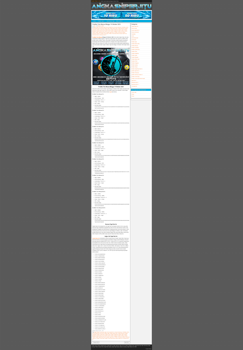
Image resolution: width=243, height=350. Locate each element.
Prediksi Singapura (113, 31)
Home (94, 21)
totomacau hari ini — (103, 34)
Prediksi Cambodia (135, 47)
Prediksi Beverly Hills (114, 28)
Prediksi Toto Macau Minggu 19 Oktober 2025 (106, 24)
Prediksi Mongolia (135, 57)
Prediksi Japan (121, 29)
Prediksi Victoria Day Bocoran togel (115, 33)
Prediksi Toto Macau (97, 37)
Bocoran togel (103, 27)
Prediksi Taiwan (134, 66)
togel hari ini (124, 33)
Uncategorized (134, 86)
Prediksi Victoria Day (104, 33)
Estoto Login (134, 92)
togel (111, 91)
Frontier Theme (148, 348)
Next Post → (127, 342)
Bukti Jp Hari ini (119, 21)
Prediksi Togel (101, 21)
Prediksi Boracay (121, 28)
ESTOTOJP (101, 28)
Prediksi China (107, 29)
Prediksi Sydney (121, 31)
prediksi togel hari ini (110, 32)
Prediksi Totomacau (118, 32)
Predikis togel (106, 28)
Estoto (133, 94)
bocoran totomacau (117, 27)
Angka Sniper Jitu (95, 1)
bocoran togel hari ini (110, 27)
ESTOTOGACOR (95, 28)
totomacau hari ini (95, 34)
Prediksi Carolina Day (100, 29)
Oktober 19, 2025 (100, 25)
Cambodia (123, 27)
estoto (127, 27)
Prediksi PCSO (107, 31)
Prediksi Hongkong (114, 29)
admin (94, 25)
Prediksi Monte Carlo (100, 31)
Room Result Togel (110, 21)
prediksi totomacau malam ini (137, 74)
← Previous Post (95, 342)
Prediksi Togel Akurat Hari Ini (100, 32)
